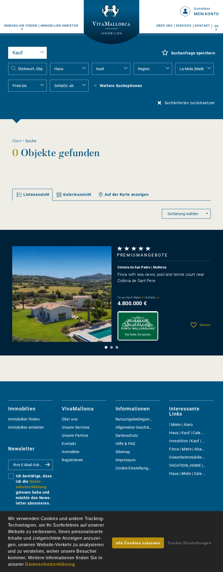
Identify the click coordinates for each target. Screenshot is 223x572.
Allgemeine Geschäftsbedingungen (146, 427)
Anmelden (70, 452)
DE (216, 26)
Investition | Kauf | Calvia (191, 441)
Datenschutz (127, 435)
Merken (205, 325)
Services (184, 25)
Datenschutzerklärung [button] (50, 564)
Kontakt (202, 25)
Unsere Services (75, 427)
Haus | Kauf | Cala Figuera (192, 433)
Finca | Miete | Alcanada (190, 449)
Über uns (164, 25)
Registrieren (72, 460)
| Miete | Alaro (181, 424)
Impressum (125, 460)
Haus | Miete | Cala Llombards (195, 473)
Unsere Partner (75, 435)
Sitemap (123, 452)
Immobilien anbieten (59, 25)
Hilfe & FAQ (125, 443)
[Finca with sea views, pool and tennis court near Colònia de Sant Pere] (62, 294)
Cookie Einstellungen (134, 468)
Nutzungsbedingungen (136, 419)
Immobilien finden (21, 25)
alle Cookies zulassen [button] (138, 543)
